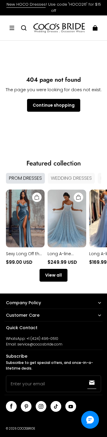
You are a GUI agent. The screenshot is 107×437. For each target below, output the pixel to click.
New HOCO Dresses (26, 4)
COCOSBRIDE (26, 428)
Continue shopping (54, 105)
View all (53, 275)
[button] (12, 28)
